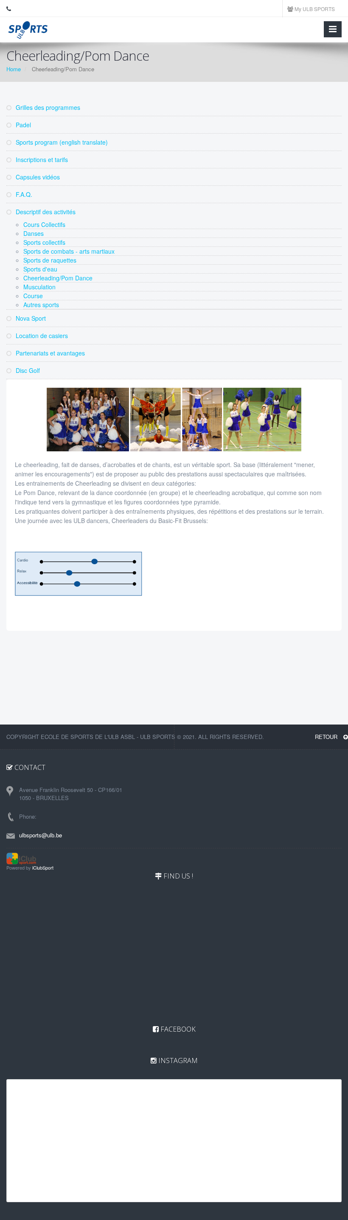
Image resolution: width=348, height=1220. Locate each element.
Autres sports (41, 304)
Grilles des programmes (47, 107)
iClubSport (42, 867)
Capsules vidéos (37, 177)
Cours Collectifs (44, 224)
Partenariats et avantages (49, 353)
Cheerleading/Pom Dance (58, 278)
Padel (22, 124)
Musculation (39, 287)
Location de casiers (41, 335)
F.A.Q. (23, 194)
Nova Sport (30, 318)
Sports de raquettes (49, 260)
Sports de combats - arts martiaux (69, 251)
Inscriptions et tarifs (41, 159)
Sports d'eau (40, 269)
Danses (33, 233)
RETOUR (327, 737)
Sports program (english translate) (61, 142)
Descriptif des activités (45, 211)
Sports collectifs (44, 242)
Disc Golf (27, 370)
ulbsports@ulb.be (40, 835)
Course (33, 295)
